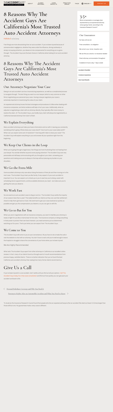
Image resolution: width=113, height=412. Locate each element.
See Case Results (83, 80)
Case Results (53, 3)
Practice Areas (67, 3)
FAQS (77, 3)
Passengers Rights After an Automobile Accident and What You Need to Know (36, 294)
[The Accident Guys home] (14, 3)
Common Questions (84, 75)
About (30, 3)
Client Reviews (41, 3)
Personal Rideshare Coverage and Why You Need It (25, 289)
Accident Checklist (84, 70)
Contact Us (101, 3)
